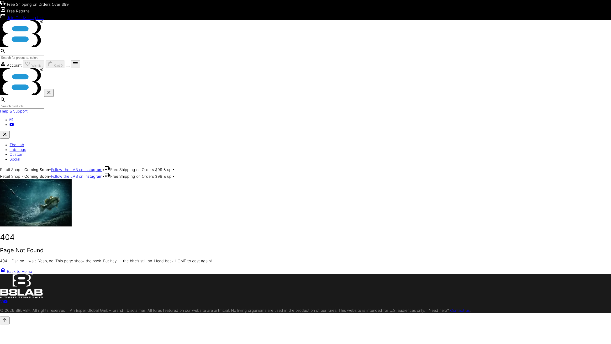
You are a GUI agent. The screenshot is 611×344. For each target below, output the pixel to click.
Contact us (460, 310)
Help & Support (14, 111)
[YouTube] (12, 124)
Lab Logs (18, 149)
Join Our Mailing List (25, 17)
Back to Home (16, 271)
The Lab (17, 144)
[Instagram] (11, 119)
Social (15, 159)
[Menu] (67, 66)
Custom (16, 154)
